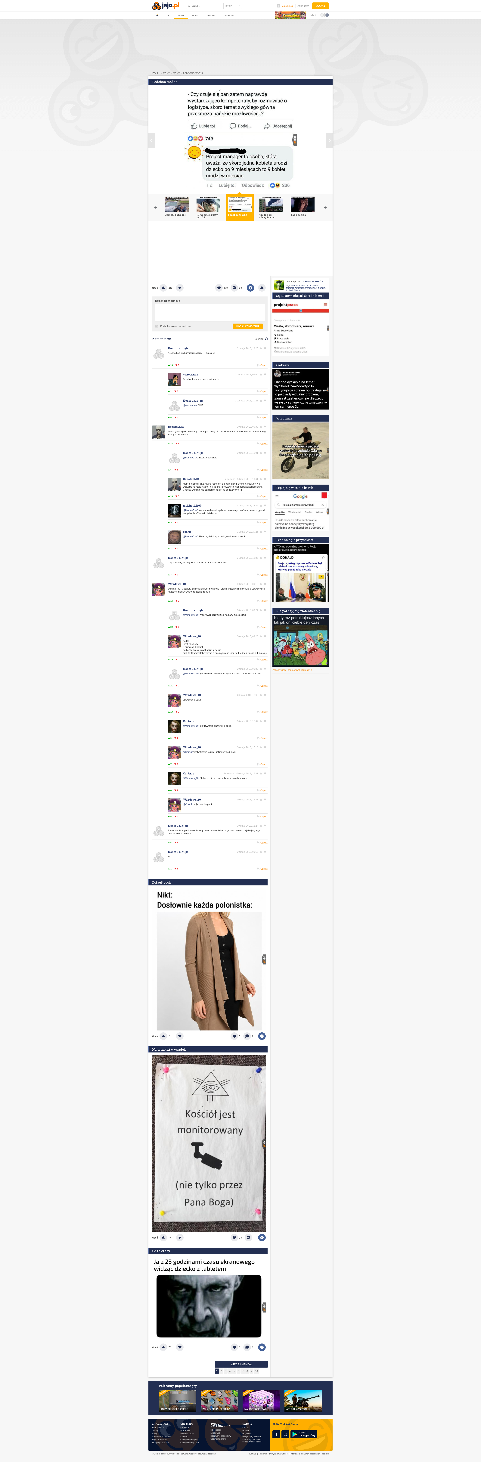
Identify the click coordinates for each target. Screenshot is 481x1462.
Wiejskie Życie (187, 1434)
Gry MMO (186, 1423)
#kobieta (295, 285)
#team (297, 290)
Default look (161, 882)
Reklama (246, 1431)
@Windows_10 (191, 615)
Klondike (184, 1437)
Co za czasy (161, 1251)
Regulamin (247, 1434)
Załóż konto (303, 6)
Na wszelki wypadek (169, 1049)
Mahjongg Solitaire (160, 1443)
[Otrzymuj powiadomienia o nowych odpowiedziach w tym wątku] (266, 348)
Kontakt (245, 1428)
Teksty (155, 1431)
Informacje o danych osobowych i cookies (252, 1441)
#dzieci (289, 290)
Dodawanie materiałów (220, 1436)
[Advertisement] (240, 249)
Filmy (195, 15)
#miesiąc (299, 288)
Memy (181, 15)
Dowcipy (210, 15)
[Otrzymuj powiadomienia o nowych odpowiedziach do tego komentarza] (266, 400)
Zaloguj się (287, 6)
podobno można (193, 73)
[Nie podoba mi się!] (184, 288)
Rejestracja (215, 1430)
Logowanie (215, 1433)
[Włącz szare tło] (324, 15)
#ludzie (321, 288)
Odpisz (264, 365)
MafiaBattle (185, 1431)
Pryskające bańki (160, 1440)
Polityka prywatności (251, 1437)
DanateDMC (176, 427)
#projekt (290, 288)
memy (166, 73)
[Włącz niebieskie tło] (327, 15)
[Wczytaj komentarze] (250, 1237)
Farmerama (185, 1428)
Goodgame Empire (188, 1440)
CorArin (188, 721)
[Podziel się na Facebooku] (250, 288)
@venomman (190, 405)
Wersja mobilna (159, 1428)
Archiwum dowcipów (161, 1437)
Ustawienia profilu (218, 1439)
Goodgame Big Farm (189, 1443)
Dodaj (320, 5)
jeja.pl (155, 73)
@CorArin (188, 752)
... (261, 1371)
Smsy (154, 1434)
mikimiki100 (192, 505)
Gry (168, 15)
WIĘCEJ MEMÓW (241, 1364)
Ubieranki (228, 15)
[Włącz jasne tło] (322, 15)
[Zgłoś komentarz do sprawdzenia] (261, 348)
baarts (187, 531)
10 (256, 1371)
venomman (190, 374)
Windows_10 (177, 584)
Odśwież (259, 339)
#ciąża (304, 285)
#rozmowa (314, 285)
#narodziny (311, 288)
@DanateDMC (190, 457)
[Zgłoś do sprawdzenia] (262, 288)
